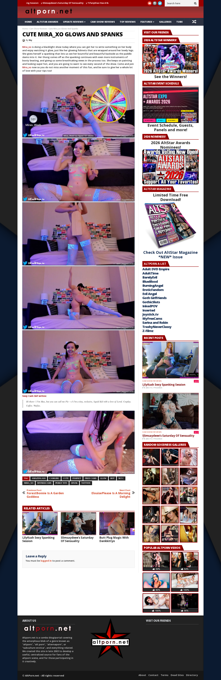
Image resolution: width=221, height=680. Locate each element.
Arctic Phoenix (154, 387)
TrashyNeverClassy (156, 327)
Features (146, 21)
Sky (30, 40)
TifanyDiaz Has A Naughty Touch (72, 2)
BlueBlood (150, 281)
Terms (164, 675)
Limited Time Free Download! (170, 197)
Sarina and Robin (155, 322)
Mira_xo (27, 46)
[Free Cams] (78, 106)
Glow (103, 478)
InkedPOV (149, 306)
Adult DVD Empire (155, 269)
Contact (153, 675)
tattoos (85, 483)
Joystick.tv (150, 314)
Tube (179, 21)
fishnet (76, 478)
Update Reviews (73, 21)
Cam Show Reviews (102, 21)
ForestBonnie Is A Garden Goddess (45, 494)
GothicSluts (151, 302)
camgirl (54, 478)
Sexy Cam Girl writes (34, 395)
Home (28, 21)
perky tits (61, 483)
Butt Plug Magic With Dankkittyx (114, 539)
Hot (112, 478)
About (142, 675)
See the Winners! (170, 76)
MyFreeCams (44, 483)
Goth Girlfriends (154, 298)
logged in (46, 560)
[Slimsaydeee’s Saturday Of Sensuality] (78, 523)
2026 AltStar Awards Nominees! (170, 145)
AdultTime (150, 273)
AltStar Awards (47, 21)
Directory (192, 675)
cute (66, 478)
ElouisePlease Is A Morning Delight (110, 494)
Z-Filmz (147, 331)
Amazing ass (39, 478)
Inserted (148, 310)
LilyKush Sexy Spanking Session (38, 539)
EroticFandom (153, 290)
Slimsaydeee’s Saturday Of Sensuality (29, 2)
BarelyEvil (149, 277)
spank (74, 483)
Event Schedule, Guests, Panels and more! (170, 127)
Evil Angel (149, 294)
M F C (121, 478)
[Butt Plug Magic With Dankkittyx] (117, 523)
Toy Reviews (128, 21)
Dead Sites (177, 675)
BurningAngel (152, 285)
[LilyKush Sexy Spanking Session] (40, 523)
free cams (90, 478)
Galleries (165, 21)
